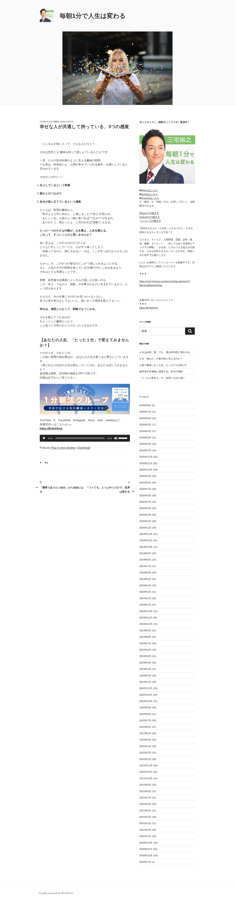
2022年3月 (145, 746)
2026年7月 (145, 411)
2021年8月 (145, 791)
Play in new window (63, 447)
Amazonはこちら (150, 198)
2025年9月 (145, 476)
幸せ (46, 463)
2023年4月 (145, 662)
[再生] (44, 438)
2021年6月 (145, 804)
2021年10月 (145, 778)
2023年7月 (145, 643)
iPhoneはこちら (149, 190)
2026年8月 (145, 405)
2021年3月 (145, 823)
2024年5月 (145, 579)
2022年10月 (145, 701)
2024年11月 (145, 540)
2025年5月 (145, 501)
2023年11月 (145, 617)
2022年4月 (145, 739)
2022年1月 (145, 759)
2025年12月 (145, 456)
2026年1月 (145, 450)
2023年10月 (145, 624)
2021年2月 (145, 829)
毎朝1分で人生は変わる (93, 15)
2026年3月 (145, 437)
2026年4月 (145, 431)
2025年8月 (145, 482)
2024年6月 (145, 572)
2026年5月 (145, 424)
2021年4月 (145, 817)
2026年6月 (145, 418)
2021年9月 (145, 784)
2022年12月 (145, 688)
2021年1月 (145, 836)
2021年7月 (145, 797)
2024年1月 (145, 604)
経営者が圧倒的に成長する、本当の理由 (161, 371)
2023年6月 (145, 649)
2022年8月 (145, 714)
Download (84, 447)
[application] (85, 438)
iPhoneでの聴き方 (149, 213)
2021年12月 (145, 765)
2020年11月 (145, 849)
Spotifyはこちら (149, 194)
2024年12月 (145, 534)
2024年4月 (145, 585)
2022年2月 (145, 752)
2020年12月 (145, 842)
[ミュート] (116, 438)
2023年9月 (145, 630)
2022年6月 (145, 727)
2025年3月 (145, 514)
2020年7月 (145, 862)
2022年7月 (145, 720)
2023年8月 (145, 636)
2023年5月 (145, 656)
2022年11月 (145, 694)
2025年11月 (145, 463)
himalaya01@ (67, 122)
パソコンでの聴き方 (150, 220)
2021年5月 (145, 810)
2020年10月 (145, 855)
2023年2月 (145, 675)
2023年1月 (145, 682)
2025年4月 (145, 508)
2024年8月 (145, 559)
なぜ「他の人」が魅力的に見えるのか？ (161, 358)
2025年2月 (145, 521)
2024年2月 (145, 598)
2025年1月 (145, 527)
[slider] (123, 438)
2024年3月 (145, 591)
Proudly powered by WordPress (56, 893)
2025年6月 (145, 495)
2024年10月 (145, 547)
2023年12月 (145, 611)
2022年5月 (145, 733)
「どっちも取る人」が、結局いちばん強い (162, 377)
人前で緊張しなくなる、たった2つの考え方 (162, 365)
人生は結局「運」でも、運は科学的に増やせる (164, 352)
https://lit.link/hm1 (148, 307)
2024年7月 (145, 566)
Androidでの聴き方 (149, 217)
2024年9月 (145, 553)
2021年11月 (145, 771)
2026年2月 (145, 444)
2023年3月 (145, 669)
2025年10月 (145, 469)
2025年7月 (145, 489)
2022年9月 (145, 707)
